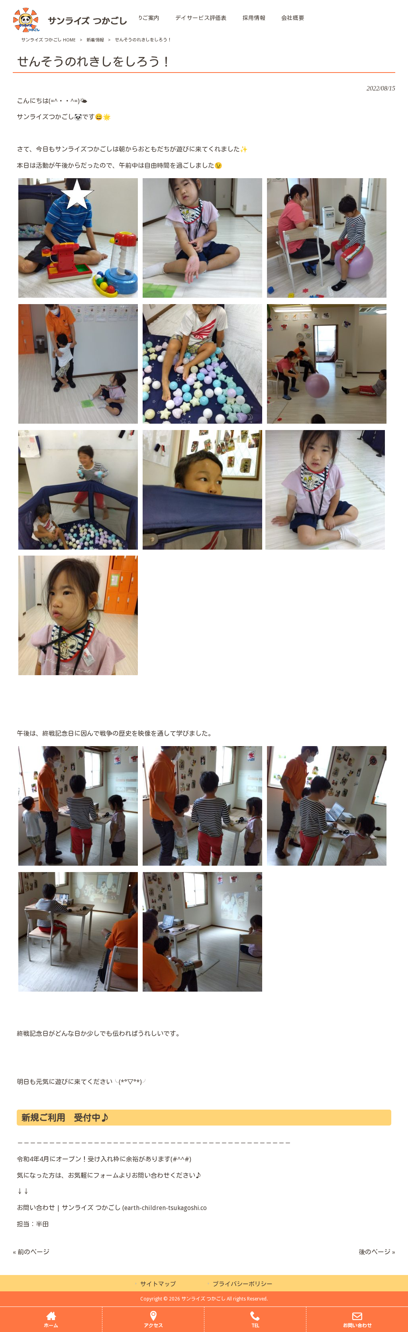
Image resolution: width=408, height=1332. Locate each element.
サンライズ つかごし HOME (48, 40)
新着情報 (95, 40)
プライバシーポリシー (243, 1284)
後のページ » (377, 1252)
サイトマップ (158, 1284)
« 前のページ (31, 1252)
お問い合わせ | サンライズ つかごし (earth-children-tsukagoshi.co (112, 1208)
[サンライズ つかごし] (69, 31)
